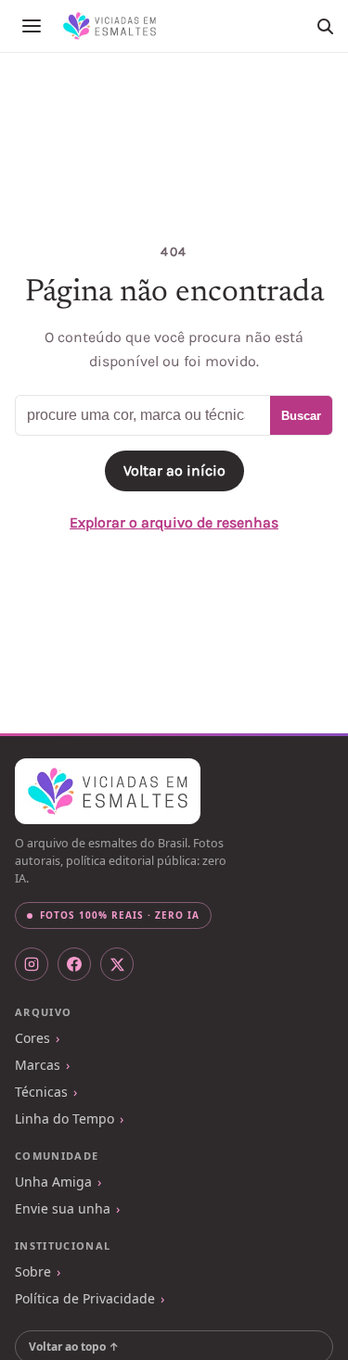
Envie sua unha (62, 1208)
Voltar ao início (174, 470)
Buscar (301, 416)
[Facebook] (74, 964)
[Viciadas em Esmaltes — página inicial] (107, 791)
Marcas (37, 1065)
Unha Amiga (53, 1181)
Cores (32, 1038)
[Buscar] (324, 26)
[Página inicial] (109, 26)
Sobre (33, 1271)
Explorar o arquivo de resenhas (174, 522)
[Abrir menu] (31, 26)
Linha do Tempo (64, 1118)
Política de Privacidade (85, 1298)
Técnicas (41, 1091)
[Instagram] (31, 964)
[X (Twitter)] (117, 964)
